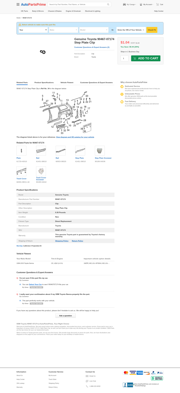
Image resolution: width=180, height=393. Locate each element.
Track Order (52, 379)
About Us (20, 375)
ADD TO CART (148, 58)
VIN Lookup (20, 383)
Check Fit (152, 30)
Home (19, 18)
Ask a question (65, 316)
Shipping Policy (61, 241)
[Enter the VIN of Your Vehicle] (131, 30)
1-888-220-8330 (95, 386)
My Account (52, 375)
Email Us (93, 376)
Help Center (21, 379)
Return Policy (77, 241)
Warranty (20, 387)
